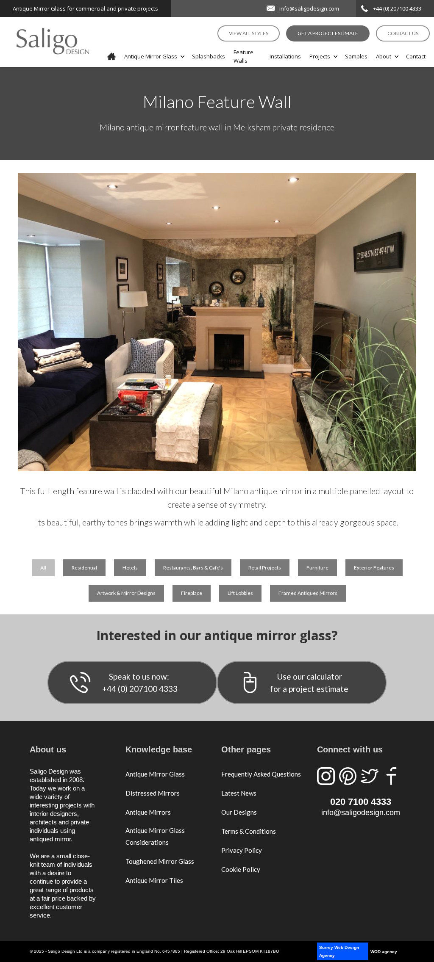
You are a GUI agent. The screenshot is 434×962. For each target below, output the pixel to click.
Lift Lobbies (240, 593)
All (43, 567)
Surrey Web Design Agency (339, 951)
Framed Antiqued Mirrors (307, 593)
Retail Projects (264, 567)
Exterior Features (374, 567)
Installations (285, 56)
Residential (84, 567)
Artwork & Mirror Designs (126, 593)
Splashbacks (208, 56)
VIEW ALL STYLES (248, 33)
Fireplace (191, 593)
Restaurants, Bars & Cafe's (193, 567)
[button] (154, 56)
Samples (356, 56)
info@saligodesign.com (309, 8)
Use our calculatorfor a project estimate (309, 683)
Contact (416, 56)
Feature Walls (243, 56)
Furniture (317, 567)
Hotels (130, 567)
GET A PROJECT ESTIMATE (328, 33)
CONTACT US (402, 33)
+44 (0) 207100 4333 (397, 8)
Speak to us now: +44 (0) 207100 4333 (140, 683)
